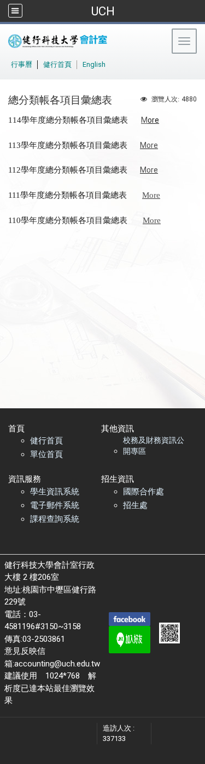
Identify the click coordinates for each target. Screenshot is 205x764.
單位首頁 (46, 454)
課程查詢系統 (54, 519)
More (149, 145)
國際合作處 (143, 492)
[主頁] (84, 41)
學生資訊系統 (54, 492)
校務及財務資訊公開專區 (153, 445)
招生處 (135, 505)
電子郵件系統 (54, 505)
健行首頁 (46, 441)
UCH (103, 11)
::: (5, 63)
